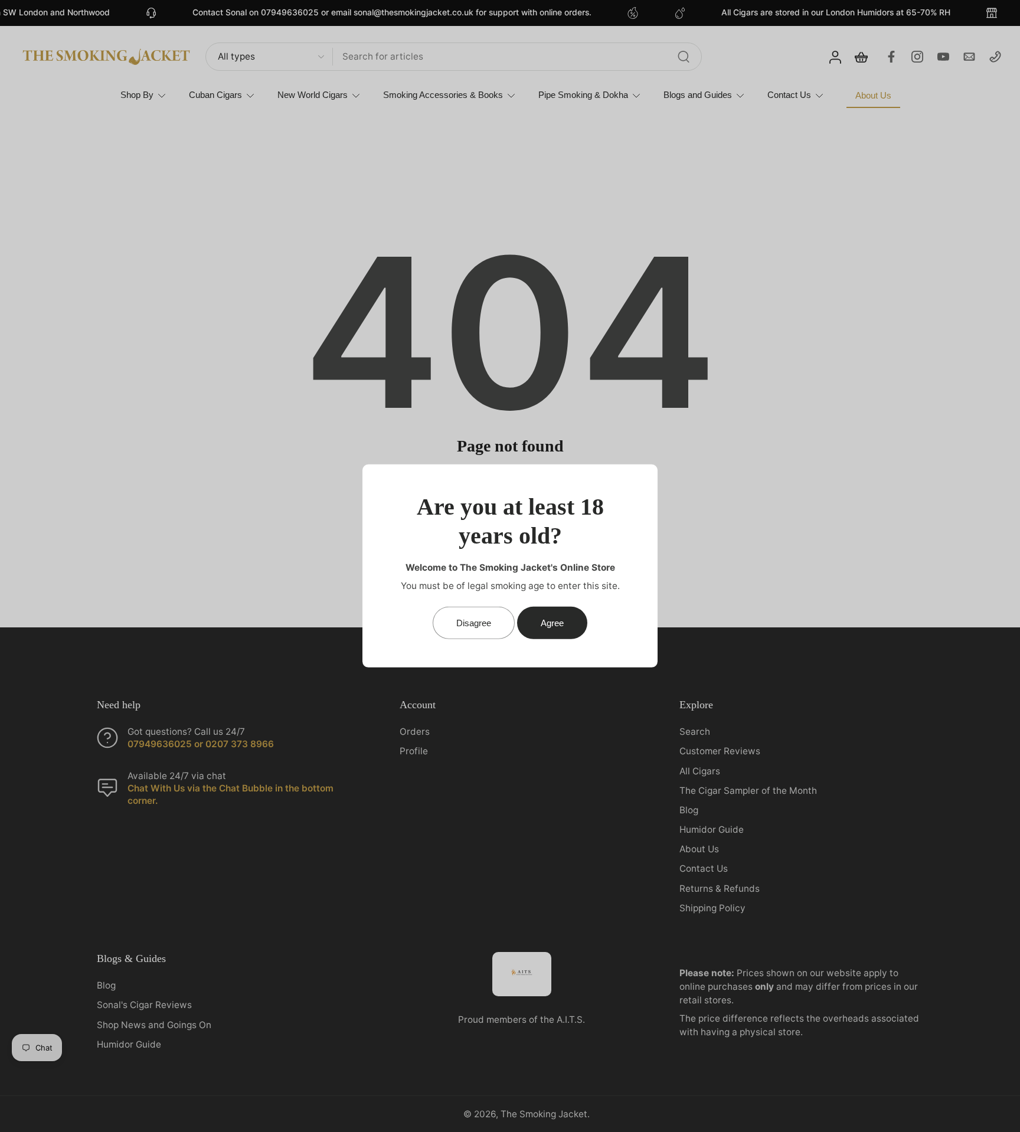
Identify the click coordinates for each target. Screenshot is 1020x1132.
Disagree (473, 623)
